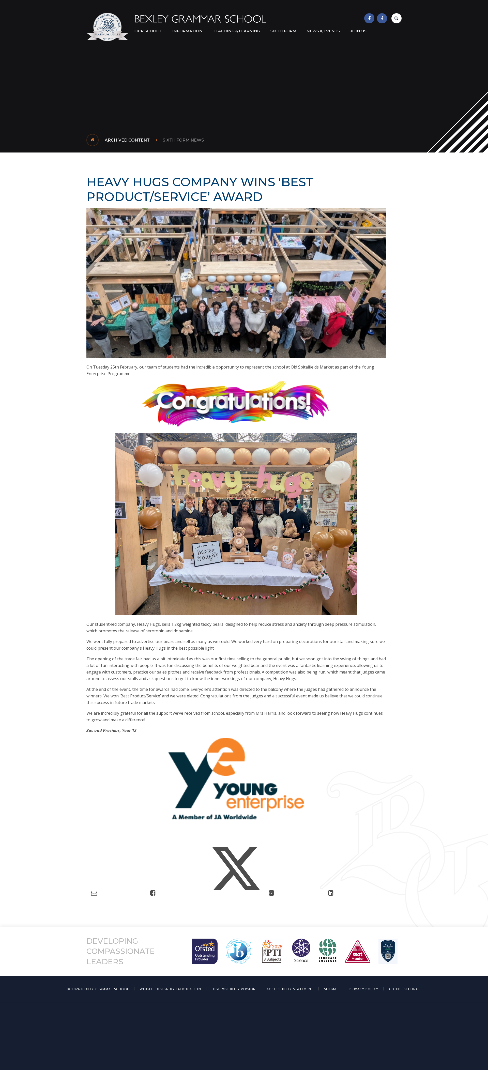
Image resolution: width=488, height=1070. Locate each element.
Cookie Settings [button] (405, 989)
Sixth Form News (183, 140)
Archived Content (127, 140)
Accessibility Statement (290, 989)
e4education (188, 989)
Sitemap (331, 989)
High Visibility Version (234, 989)
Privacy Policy (363, 989)
